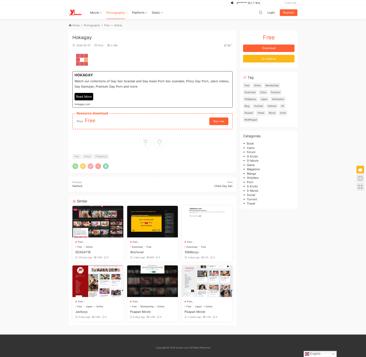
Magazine (253, 169)
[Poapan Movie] (152, 281)
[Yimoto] (75, 12)
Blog (247, 106)
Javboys (81, 312)
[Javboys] (97, 281)
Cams (250, 148)
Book (250, 143)
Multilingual (251, 119)
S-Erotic (252, 186)
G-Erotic (252, 156)
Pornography (115, 12)
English (314, 353)
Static (156, 12)
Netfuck (77, 186)
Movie (94, 12)
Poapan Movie (140, 312)
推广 (230, 45)
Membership (147, 306)
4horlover (137, 252)
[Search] (260, 12)
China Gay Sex (223, 186)
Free (76, 156)
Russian (249, 112)
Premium (275, 92)
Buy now (219, 121)
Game (251, 165)
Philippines (101, 156)
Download (137, 246)
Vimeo (261, 112)
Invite (283, 112)
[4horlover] (152, 221)
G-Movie (252, 160)
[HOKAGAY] (152, 89)
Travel (251, 203)
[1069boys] (207, 221)
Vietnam (272, 106)
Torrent (252, 199)
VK (282, 106)
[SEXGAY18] (97, 221)
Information (278, 99)
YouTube (258, 106)
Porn (101, 45)
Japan (89, 306)
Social (251, 195)
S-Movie (252, 190)
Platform (138, 12)
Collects (270, 59)
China (263, 92)
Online (87, 156)
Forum (251, 152)
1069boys (192, 252)
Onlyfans (253, 178)
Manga (251, 173)
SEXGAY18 (83, 252)
